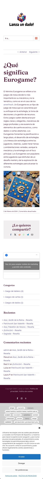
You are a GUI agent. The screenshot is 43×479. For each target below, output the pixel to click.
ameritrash (8, 104)
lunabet (7, 415)
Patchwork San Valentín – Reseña (18, 323)
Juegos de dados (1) (14, 302)
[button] (39, 428)
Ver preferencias (21, 470)
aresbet (19, 418)
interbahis (30, 408)
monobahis (17, 415)
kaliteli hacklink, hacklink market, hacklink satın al (21, 411)
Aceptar (22, 457)
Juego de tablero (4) (14, 291)
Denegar (21, 463)
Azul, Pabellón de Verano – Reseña (19, 327)
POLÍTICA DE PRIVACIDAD (28, 476)
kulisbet (35, 415)
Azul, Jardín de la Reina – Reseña (18, 320)
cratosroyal (10, 418)
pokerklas (27, 415)
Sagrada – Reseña (12, 333)
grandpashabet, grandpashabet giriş (26, 422)
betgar (12, 408)
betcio (27, 418)
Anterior (23, 52)
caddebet (8, 422)
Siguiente (33, 52)
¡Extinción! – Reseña (12, 330)
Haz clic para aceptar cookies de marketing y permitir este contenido (21, 265)
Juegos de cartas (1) (14, 297)
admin (6, 350)
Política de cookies (11, 476)
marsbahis (21, 408)
